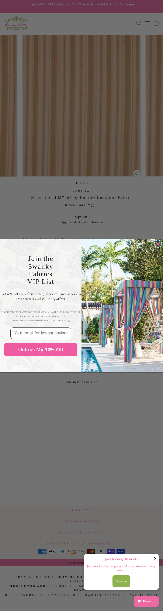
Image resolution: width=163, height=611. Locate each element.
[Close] (155, 559)
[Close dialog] (158, 243)
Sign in (121, 581)
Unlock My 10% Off (40, 349)
